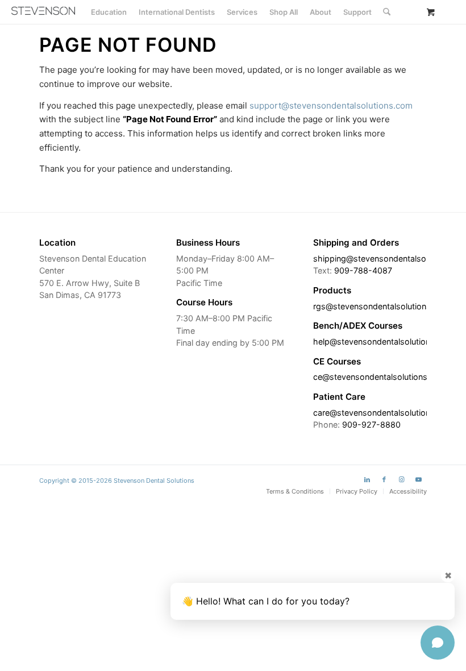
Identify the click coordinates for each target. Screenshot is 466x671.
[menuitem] (108, 12)
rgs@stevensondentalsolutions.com (381, 306)
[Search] (386, 12)
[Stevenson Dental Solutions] (43, 10)
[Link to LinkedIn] (367, 479)
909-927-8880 (371, 424)
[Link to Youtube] (418, 479)
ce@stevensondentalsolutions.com (380, 377)
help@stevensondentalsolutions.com (383, 341)
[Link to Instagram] (401, 479)
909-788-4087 (363, 270)
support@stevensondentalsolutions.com (331, 105)
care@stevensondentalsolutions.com (383, 412)
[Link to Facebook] (384, 479)
